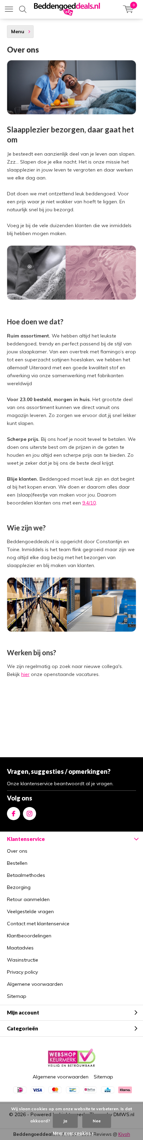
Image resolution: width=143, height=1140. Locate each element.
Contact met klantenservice (38, 923)
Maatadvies (20, 948)
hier (25, 674)
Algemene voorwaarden (35, 984)
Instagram (29, 813)
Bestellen (17, 863)
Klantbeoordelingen (29, 936)
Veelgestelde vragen (30, 911)
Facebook (13, 813)
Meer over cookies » (73, 1133)
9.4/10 (89, 503)
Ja (65, 1120)
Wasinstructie (22, 960)
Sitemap (16, 996)
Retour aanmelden (28, 899)
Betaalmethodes (26, 875)
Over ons (17, 851)
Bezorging (19, 887)
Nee (97, 1120)
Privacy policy (22, 972)
